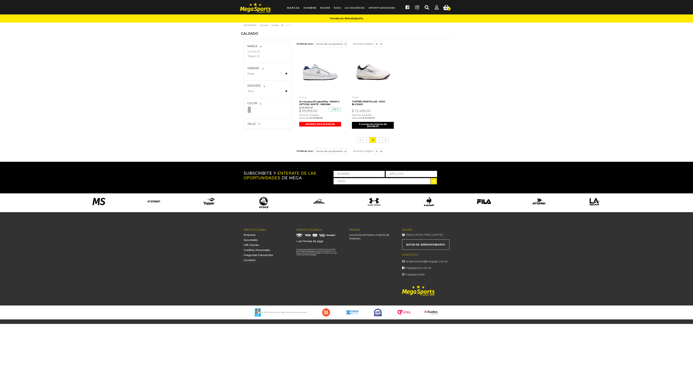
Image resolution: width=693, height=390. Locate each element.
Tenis (288, 25)
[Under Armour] (319, 201)
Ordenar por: (305, 43)
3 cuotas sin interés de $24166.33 (373, 125)
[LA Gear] (539, 201)
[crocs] (208, 203)
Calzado (264, 25)
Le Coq (302, 97)
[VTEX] (404, 312)
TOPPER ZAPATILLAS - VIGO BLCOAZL (368, 103)
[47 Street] (99, 201)
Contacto (250, 260)
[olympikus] (594, 201)
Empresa (249, 235)
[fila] (429, 201)
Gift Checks (251, 245)
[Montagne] (264, 201)
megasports (250, 25)
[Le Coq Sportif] (374, 201)
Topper (355, 97)
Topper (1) (253, 56)
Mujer (275, 25)
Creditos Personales (257, 250)
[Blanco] (251, 109)
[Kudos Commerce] (431, 312)
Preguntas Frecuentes (258, 255)
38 (282, 25)
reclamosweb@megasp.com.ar (427, 261)
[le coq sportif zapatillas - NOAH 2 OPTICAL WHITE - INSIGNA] (320, 73)
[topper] (154, 201)
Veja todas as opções (286, 73)
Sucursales (251, 240)
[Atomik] (484, 201)
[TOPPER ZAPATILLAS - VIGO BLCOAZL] (373, 73)
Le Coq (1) (253, 51)
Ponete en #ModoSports (346, 18)
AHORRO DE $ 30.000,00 (320, 124)
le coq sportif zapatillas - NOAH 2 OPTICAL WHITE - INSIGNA (319, 103)
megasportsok (415, 274)
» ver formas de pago (309, 241)
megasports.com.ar (418, 268)
